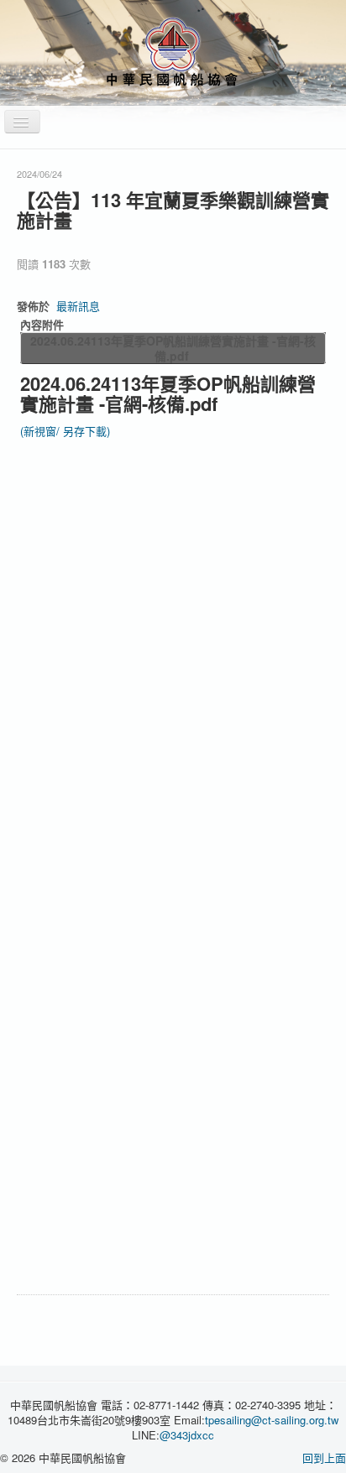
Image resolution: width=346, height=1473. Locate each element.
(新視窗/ (41, 431)
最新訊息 (78, 306)
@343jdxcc (187, 1435)
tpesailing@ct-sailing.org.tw (271, 1420)
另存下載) (86, 431)
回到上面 (324, 1457)
